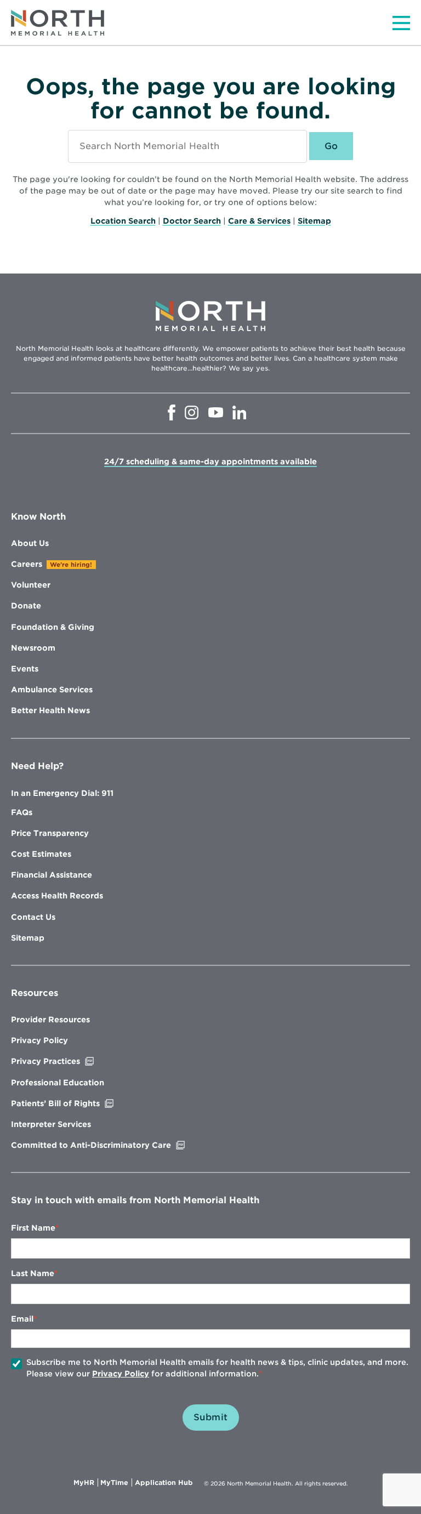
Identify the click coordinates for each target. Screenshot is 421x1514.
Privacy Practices (68, 1061)
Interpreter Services (51, 1124)
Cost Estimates (41, 854)
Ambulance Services (52, 689)
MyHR (85, 1482)
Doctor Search (192, 221)
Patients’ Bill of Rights (78, 1103)
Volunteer (30, 584)
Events (24, 668)
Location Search (123, 221)
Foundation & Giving (52, 627)
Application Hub (164, 1482)
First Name (33, 1227)
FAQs (21, 812)
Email (22, 1318)
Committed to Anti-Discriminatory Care (114, 1145)
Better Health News (50, 710)
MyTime (116, 1482)
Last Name (32, 1273)
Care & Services (259, 221)
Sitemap (314, 221)
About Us (30, 543)
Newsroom (33, 648)
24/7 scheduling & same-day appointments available (210, 461)
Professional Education (57, 1082)
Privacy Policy (39, 1040)
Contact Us (33, 917)
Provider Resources (50, 1019)
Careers (26, 564)
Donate (26, 605)
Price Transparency (50, 833)
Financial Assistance (51, 874)
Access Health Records (57, 895)
